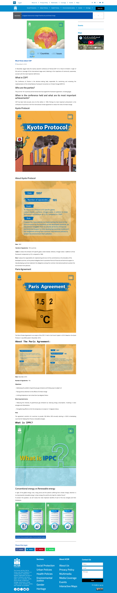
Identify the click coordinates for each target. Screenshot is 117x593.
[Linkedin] (103, 3)
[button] (14, 2)
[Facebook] (95, 3)
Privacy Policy (44, 2)
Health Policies (45, 573)
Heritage (88, 8)
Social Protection (31, 8)
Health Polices (55, 8)
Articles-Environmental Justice (24, 537)
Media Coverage (67, 577)
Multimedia (54, 2)
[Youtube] (100, 3)
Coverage (63, 2)
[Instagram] (92, 3)
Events (71, 2)
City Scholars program (27, 16)
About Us (34, 2)
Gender (80, 8)
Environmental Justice (69, 8)
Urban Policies (44, 8)
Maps (77, 2)
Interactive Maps (68, 586)
